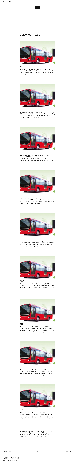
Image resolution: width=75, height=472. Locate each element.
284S (22, 281)
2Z (21, 152)
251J (21, 66)
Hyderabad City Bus (8, 2)
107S (22, 428)
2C (21, 195)
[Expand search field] (37, 7)
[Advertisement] (37, 21)
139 (21, 367)
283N (22, 324)
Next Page (69, 451)
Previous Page (7, 451)
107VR (22, 410)
